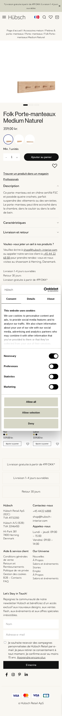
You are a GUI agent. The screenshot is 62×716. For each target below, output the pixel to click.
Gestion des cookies (14, 574)
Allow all (31, 401)
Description (11, 186)
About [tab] (50, 298)
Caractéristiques (14, 223)
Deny (31, 423)
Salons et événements (45, 563)
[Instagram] (13, 674)
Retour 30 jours (31, 491)
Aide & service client (15, 551)
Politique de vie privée (16, 570)
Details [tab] (31, 298)
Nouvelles (38, 556)
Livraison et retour (16, 232)
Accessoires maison (33, 30)
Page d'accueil (14, 30)
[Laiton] (6, 434)
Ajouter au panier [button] (12, 443)
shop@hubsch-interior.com (40, 249)
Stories (37, 567)
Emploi (37, 571)
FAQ (6, 581)
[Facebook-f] (6, 674)
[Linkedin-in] (26, 674)
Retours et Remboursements (13, 565)
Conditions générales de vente (15, 558)
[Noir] (4, 434)
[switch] (53, 366)
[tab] (31, 186)
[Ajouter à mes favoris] (55, 166)
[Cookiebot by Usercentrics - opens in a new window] (44, 289)
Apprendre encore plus (31, 657)
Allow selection (31, 412)
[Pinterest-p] (19, 674)
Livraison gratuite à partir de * (31, 464)
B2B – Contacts (12, 577)
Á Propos (38, 560)
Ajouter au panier (41, 157)
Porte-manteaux (33, 33)
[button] (25, 105)
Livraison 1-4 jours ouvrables (31, 478)
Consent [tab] (11, 298)
